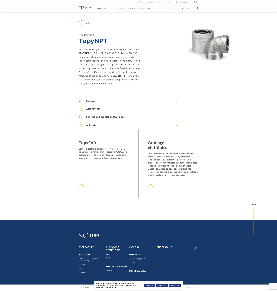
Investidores (183, 2)
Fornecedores (170, 8)
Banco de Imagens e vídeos (139, 258)
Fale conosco (151, 2)
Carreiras (151, 8)
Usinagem (82, 264)
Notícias (132, 262)
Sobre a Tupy (101, 8)
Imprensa (160, 8)
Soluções (111, 8)
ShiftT (108, 258)
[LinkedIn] (196, 248)
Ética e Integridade (165, 2)
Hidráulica (82, 272)
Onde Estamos (183, 8)
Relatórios (110, 271)
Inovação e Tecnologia (125, 8)
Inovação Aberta (112, 254)
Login (143, 2)
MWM (81, 268)
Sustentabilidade (140, 8)
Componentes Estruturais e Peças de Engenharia (89, 259)
